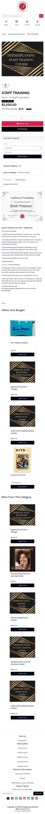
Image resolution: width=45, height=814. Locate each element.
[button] (22, 129)
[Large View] (6, 86)
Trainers (22, 778)
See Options (22, 487)
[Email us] (8, 798)
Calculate (23, 156)
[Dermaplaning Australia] (22, 6)
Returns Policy (22, 757)
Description (7, 180)
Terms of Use (22, 748)
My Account (22, 740)
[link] (12, 798)
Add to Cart (23, 123)
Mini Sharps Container (19, 343)
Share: (4, 101)
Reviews (6, 184)
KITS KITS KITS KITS (18, 475)
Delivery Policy (22, 766)
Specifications (21, 180)
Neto (29, 811)
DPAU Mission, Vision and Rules (23, 783)
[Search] (41, 16)
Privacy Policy (22, 753)
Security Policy (22, 762)
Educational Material (22, 774)
